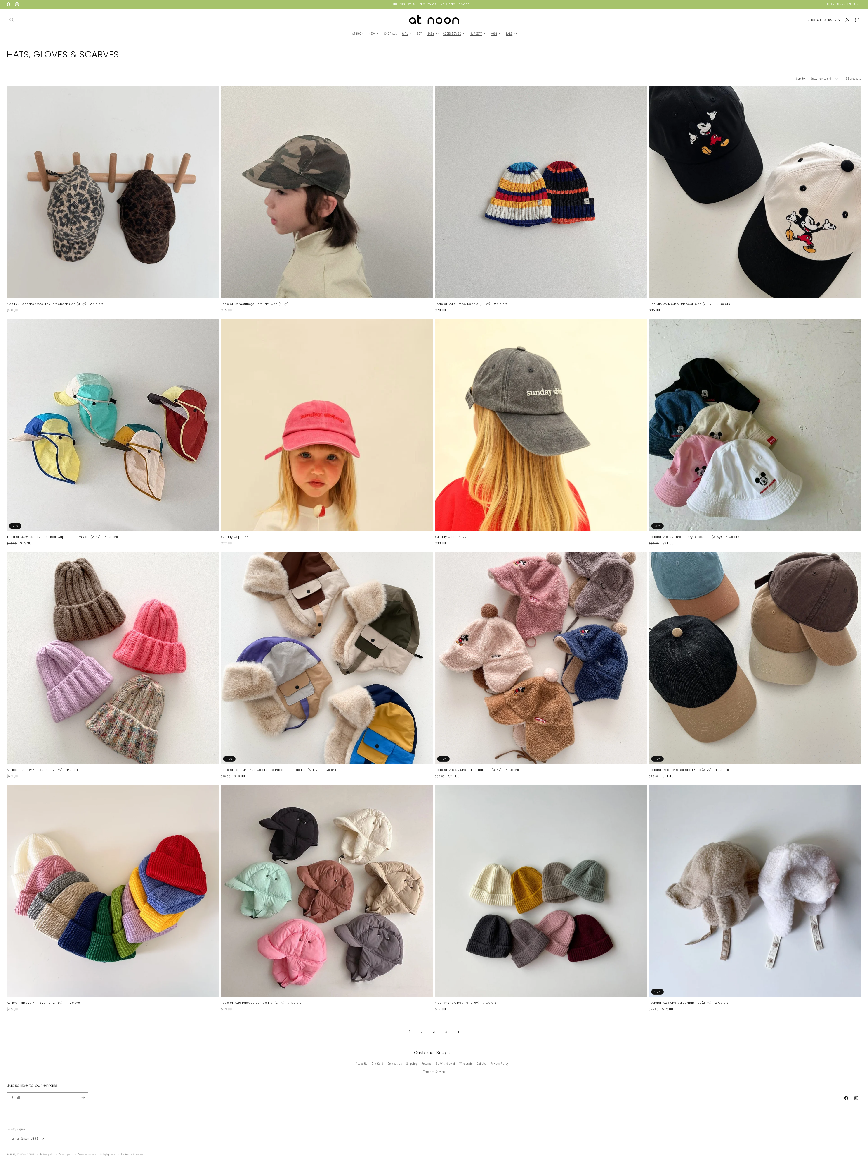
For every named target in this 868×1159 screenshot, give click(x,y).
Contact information (132, 1153)
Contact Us (394, 1063)
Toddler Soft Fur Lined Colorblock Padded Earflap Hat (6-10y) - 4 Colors (278, 770)
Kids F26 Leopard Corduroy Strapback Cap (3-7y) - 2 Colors (55, 304)
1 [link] (410, 1031)
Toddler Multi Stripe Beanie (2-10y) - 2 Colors (471, 304)
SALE (509, 33)
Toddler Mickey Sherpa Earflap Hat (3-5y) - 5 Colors (477, 770)
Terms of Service (434, 1072)
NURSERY (476, 33)
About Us (361, 1063)
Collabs (481, 1063)
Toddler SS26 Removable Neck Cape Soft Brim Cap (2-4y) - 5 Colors (62, 537)
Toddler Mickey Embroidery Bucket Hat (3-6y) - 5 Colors (694, 537)
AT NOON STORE (26, 1154)
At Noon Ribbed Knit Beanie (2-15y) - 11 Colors (43, 1003)
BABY (430, 33)
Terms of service (87, 1153)
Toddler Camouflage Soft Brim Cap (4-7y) (254, 304)
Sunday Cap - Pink (235, 537)
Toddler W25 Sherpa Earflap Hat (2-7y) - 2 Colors (689, 1003)
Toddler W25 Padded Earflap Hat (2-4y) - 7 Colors (261, 1003)
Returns (427, 1063)
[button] (12, 20)
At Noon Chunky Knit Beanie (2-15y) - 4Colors (43, 770)
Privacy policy (66, 1153)
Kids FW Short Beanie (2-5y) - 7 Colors (465, 1003)
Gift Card (377, 1063)
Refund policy (47, 1153)
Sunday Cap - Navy (450, 537)
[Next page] (458, 1032)
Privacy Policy (500, 1063)
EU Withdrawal (445, 1063)
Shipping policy (108, 1153)
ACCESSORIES (452, 33)
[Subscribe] (83, 1097)
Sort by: (801, 79)
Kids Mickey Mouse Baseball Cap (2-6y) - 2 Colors (689, 304)
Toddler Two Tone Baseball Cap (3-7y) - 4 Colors (689, 770)
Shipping (411, 1063)
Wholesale (465, 1063)
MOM (494, 33)
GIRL (405, 33)
